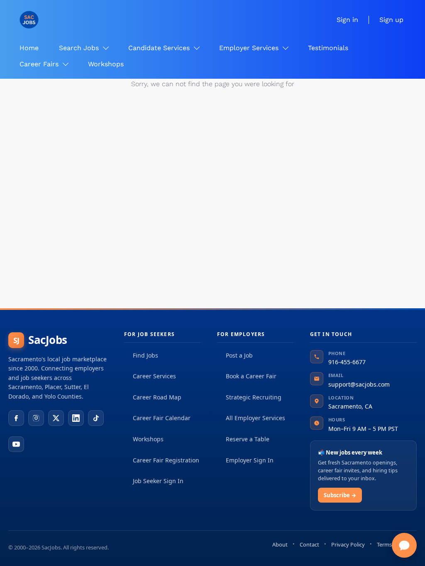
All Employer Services (255, 418)
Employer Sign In (250, 460)
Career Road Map (157, 397)
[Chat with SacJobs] (404, 545)
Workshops (148, 439)
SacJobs (40, 339)
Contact (309, 544)
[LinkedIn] (76, 418)
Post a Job (239, 355)
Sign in (347, 20)
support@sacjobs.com (359, 384)
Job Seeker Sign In (158, 481)
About (280, 544)
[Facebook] (16, 418)
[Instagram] (36, 418)
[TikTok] (96, 418)
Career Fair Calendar (162, 418)
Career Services (154, 376)
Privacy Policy (348, 544)
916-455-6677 (347, 362)
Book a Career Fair (251, 376)
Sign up (391, 20)
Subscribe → (340, 495)
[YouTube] (16, 444)
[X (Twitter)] (56, 418)
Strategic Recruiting (253, 397)
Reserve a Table (247, 439)
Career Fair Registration (166, 460)
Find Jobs (145, 355)
